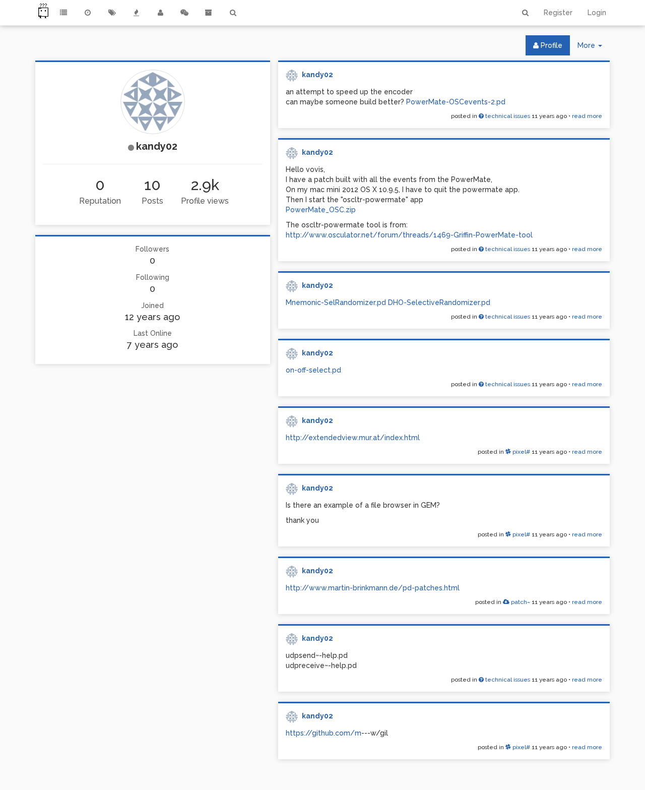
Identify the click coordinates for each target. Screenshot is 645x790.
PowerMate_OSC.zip (321, 210)
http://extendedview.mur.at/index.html (353, 438)
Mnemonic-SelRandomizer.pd (336, 302)
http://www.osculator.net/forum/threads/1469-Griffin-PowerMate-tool (409, 235)
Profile (550, 45)
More (593, 48)
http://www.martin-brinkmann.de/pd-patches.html (373, 588)
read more (587, 115)
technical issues (507, 115)
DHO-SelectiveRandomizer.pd (439, 302)
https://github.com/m (323, 733)
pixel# (520, 451)
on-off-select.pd (313, 370)
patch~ (519, 601)
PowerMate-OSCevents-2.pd (455, 102)
